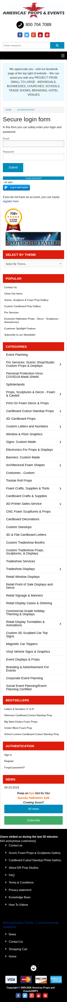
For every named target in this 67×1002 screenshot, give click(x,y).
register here (11, 201)
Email (6, 138)
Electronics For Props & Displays (29, 449)
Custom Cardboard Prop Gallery (22, 306)
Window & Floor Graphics (24, 434)
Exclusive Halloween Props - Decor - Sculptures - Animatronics (32, 320)
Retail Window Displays (23, 577)
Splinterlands (15, 384)
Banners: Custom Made (23, 457)
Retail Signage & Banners (24, 595)
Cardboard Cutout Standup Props (30, 411)
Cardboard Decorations (22, 519)
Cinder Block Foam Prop (18, 727)
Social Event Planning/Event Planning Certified (26, 687)
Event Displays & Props (23, 659)
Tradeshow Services (20, 561)
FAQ (11, 875)
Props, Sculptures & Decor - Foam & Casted (30, 393)
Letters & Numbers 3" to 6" (19, 709)
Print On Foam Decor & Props (27, 403)
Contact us (15, 845)
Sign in (8, 754)
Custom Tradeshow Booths (25, 542)
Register (9, 761)
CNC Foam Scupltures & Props (28, 511)
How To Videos (18, 904)
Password (8, 151)
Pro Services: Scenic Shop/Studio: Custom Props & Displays (30, 363)
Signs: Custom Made (21, 442)
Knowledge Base (20, 897)
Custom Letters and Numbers (27, 426)
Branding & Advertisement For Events (27, 668)
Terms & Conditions (21, 882)
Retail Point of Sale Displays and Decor (29, 585)
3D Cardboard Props (21, 418)
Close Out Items (13, 293)
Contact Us (10, 287)
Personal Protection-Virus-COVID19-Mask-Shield (25, 374)
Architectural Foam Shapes (25, 465)
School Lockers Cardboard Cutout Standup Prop (31, 734)
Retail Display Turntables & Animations (25, 623)
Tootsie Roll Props (19, 480)
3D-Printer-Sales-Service (24, 503)
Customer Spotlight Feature (20, 328)
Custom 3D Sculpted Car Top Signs (27, 634)
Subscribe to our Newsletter (20, 334)
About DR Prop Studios (23, 867)
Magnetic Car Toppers (22, 644)
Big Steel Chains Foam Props (21, 721)
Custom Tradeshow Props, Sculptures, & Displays (25, 551)
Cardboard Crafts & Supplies (26, 496)
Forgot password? (14, 767)
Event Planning (17, 354)
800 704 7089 (37, 24)
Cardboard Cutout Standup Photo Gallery (35, 860)
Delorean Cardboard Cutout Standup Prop (28, 715)
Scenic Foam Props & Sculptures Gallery (35, 852)
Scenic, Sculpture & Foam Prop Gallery (26, 300)
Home (8, 110)
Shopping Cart (18, 949)
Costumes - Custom (20, 473)
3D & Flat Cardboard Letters (26, 534)
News (12, 934)
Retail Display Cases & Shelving (29, 603)
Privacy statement (20, 889)
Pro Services (11, 312)
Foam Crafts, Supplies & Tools (27, 488)
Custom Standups (19, 527)
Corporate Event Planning (24, 678)
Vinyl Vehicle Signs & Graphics (28, 651)
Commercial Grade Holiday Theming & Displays (25, 612)
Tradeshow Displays (20, 569)
